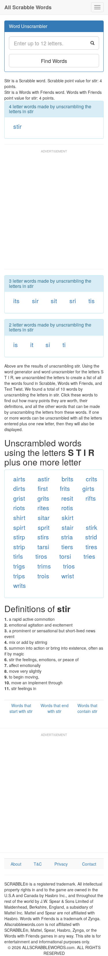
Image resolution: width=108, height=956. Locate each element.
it (31, 344)
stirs (43, 536)
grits (43, 498)
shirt (19, 517)
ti (64, 344)
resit (67, 498)
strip (19, 546)
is (15, 344)
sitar (44, 517)
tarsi (43, 546)
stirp (19, 536)
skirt (67, 517)
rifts (91, 498)
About (16, 864)
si (48, 344)
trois (43, 575)
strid (91, 536)
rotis (67, 507)
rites (43, 507)
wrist (67, 575)
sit (54, 300)
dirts (19, 488)
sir (35, 300)
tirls (18, 556)
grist (19, 498)
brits (67, 478)
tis (91, 300)
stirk (91, 527)
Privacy (61, 864)
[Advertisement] (54, 212)
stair (67, 527)
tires (91, 546)
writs (19, 585)
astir (44, 478)
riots (19, 507)
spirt (19, 527)
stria (67, 536)
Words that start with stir (21, 708)
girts (88, 488)
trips (19, 575)
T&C (38, 864)
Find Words (54, 60)
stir (17, 126)
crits (91, 478)
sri (72, 300)
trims (44, 566)
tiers (67, 546)
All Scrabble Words (28, 7)
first (43, 488)
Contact (89, 864)
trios (69, 566)
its (16, 300)
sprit (44, 527)
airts (19, 478)
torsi (65, 556)
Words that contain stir (87, 708)
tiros (41, 556)
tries (89, 556)
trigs (19, 566)
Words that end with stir (55, 708)
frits (65, 488)
